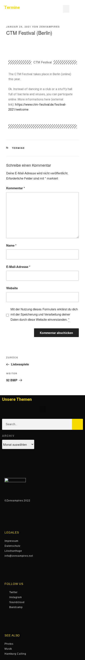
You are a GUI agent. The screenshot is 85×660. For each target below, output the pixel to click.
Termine (18, 147)
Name (11, 245)
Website (12, 288)
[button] (66, 9)
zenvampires (49, 26)
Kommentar (15, 188)
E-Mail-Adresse (18, 266)
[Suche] (77, 424)
